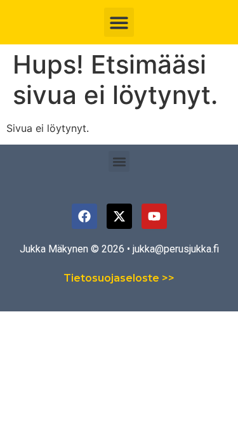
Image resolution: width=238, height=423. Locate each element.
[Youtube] (154, 216)
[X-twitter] (119, 216)
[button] (119, 22)
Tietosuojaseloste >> (119, 278)
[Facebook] (84, 216)
